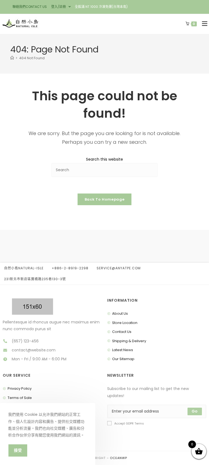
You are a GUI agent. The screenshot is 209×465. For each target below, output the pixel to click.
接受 (18, 450)
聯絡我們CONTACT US (30, 6)
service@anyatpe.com (119, 268)
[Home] (12, 58)
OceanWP (118, 458)
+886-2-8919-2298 (70, 268)
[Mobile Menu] (203, 24)
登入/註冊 (58, 6)
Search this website (104, 159)
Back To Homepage (104, 199)
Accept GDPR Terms (129, 423)
